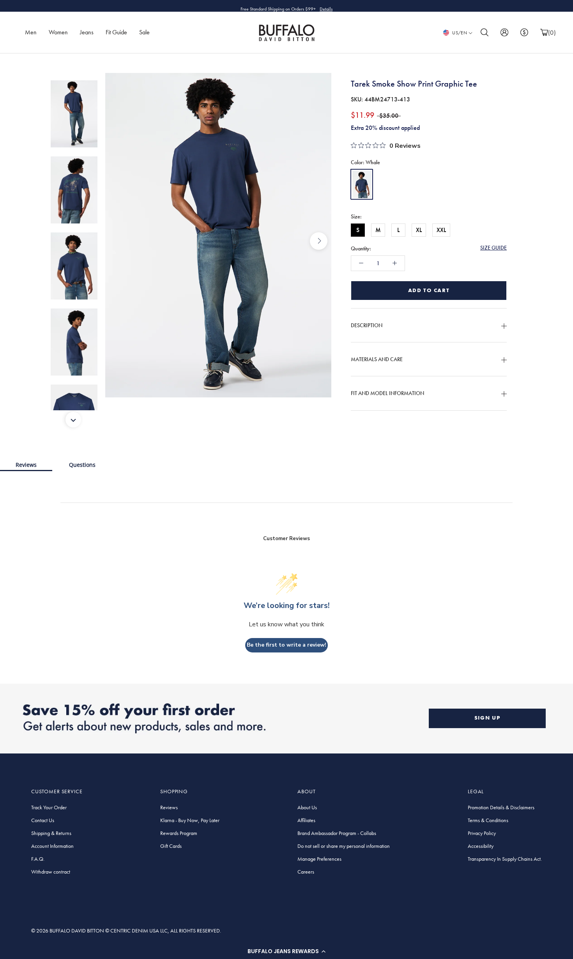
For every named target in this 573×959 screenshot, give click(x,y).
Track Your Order (49, 807)
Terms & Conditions (488, 820)
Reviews (26, 464)
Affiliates (306, 820)
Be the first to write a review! (286, 645)
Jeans (87, 32)
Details (326, 6)
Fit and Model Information (387, 393)
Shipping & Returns (51, 833)
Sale (144, 32)
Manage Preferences (319, 858)
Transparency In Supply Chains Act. (505, 858)
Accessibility (480, 845)
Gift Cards (171, 845)
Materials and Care (377, 359)
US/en (459, 33)
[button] (286, 951)
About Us (307, 807)
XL (419, 230)
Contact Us (42, 820)
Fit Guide (116, 32)
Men (31, 32)
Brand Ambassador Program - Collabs (336, 833)
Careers (305, 871)
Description (366, 325)
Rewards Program (178, 833)
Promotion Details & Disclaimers (501, 807)
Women (58, 32)
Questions (82, 464)
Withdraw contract (50, 871)
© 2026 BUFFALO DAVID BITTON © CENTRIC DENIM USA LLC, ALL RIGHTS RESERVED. (126, 930)
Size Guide (493, 247)
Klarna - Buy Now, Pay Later (189, 820)
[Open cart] (544, 32)
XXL (441, 230)
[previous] (118, 241)
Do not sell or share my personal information (343, 845)
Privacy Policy (482, 833)
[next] (318, 241)
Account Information (52, 845)
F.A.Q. (37, 858)
